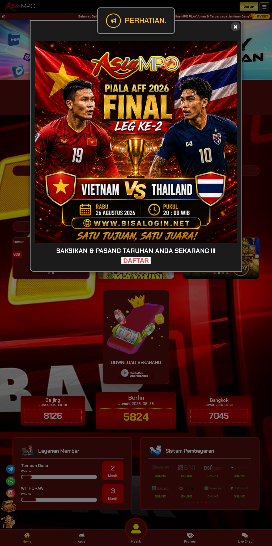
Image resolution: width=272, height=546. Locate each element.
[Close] (235, 26)
